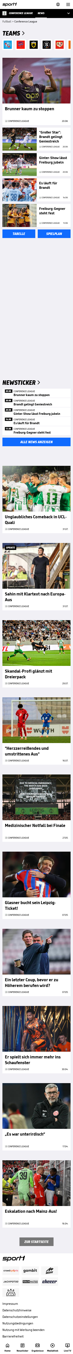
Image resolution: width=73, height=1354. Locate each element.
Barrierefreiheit (13, 1336)
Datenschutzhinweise (16, 1310)
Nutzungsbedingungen (17, 1323)
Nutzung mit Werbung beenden (23, 1330)
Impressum (10, 1304)
